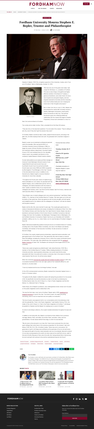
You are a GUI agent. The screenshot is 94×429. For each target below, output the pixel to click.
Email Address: (65, 413)
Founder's (47, 341)
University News (47, 17)
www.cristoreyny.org (62, 183)
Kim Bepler (33, 343)
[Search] (91, 3)
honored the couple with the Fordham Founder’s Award (49, 259)
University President (58, 343)
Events (52, 8)
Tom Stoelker (57, 30)
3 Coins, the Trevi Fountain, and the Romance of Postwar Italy (66, 383)
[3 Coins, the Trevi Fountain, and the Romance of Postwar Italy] (66, 375)
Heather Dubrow (54, 341)
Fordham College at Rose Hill (36, 341)
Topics (33, 8)
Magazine (59, 8)
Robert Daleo (40, 343)
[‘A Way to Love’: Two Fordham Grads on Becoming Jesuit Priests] (28, 375)
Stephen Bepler (48, 343)
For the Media (42, 8)
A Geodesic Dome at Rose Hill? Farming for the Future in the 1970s (47, 383)
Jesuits (61, 341)
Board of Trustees (25, 341)
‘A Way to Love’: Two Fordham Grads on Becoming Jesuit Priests (26, 383)
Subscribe (86, 3)
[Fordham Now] (47, 3)
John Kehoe (67, 341)
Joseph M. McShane (25, 343)
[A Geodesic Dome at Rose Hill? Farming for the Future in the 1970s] (47, 375)
